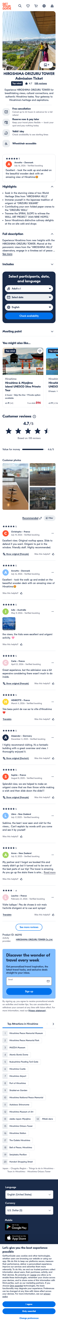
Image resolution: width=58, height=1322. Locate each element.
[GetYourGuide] (6, 6)
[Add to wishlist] (40, 351)
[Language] (44, 5)
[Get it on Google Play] (16, 1227)
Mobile (8, 1220)
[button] (36, 83)
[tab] (22, 1024)
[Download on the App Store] (16, 1238)
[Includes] (52, 264)
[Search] (19, 5)
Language (10, 1187)
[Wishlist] (28, 6)
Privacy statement (37, 1010)
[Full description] (52, 234)
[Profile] (52, 6)
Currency (10, 1203)
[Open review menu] (53, 533)
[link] (22, 377)
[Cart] (36, 6)
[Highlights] (52, 186)
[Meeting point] (52, 331)
